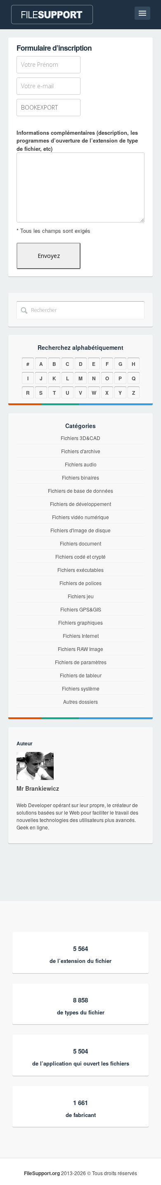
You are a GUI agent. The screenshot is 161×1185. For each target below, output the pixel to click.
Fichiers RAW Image (80, 648)
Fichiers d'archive (80, 450)
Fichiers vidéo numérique (80, 516)
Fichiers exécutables (80, 569)
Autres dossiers (80, 701)
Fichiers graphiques (80, 622)
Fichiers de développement (80, 503)
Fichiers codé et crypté (80, 556)
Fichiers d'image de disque (80, 530)
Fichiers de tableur (81, 675)
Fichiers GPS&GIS (80, 609)
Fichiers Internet (81, 635)
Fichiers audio (81, 464)
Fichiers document (80, 543)
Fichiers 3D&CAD (80, 437)
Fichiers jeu (81, 596)
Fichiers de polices (80, 582)
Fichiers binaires (80, 477)
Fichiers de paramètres (81, 661)
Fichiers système (80, 688)
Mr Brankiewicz (38, 788)
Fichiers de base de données (80, 490)
